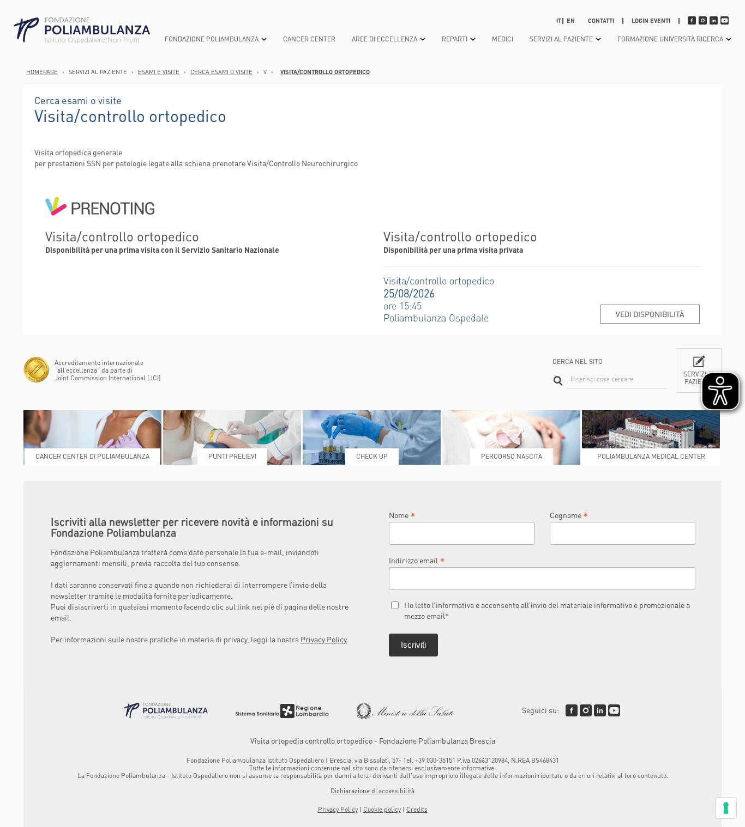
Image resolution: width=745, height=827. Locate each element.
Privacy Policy (324, 639)
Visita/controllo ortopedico (325, 72)
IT (558, 21)
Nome (402, 514)
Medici (502, 39)
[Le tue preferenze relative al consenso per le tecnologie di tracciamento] (726, 808)
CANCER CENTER (309, 39)
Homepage (42, 72)
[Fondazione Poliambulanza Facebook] (572, 710)
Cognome (569, 514)
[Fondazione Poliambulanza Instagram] (586, 710)
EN (571, 21)
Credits (417, 809)
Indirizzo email (417, 559)
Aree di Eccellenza (384, 39)
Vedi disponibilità (650, 314)
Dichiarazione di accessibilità (372, 791)
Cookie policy (382, 809)
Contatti (601, 21)
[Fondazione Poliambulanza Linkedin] (600, 710)
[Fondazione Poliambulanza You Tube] (614, 710)
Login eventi (651, 21)
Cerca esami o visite (221, 72)
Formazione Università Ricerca (670, 39)
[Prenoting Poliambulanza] (99, 223)
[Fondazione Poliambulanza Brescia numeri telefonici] (82, 30)
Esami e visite (158, 72)
